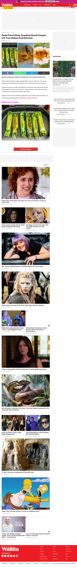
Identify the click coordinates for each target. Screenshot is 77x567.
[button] (70, 5)
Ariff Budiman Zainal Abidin (27, 98)
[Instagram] (65, 7)
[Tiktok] (68, 7)
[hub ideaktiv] (74, 4)
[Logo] (7, 4)
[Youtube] (70, 7)
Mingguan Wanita (6, 32)
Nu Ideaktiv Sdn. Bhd (62, 563)
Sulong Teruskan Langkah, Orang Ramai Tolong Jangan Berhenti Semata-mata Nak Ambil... (63, 81)
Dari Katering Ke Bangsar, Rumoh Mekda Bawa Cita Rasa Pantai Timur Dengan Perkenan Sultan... (64, 110)
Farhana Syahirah (61, 114)
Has (4, 40)
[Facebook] (63, 7)
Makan (12, 32)
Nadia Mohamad (56, 84)
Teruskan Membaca (25, 149)
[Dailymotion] (72, 7)
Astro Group (73, 563)
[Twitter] (66, 7)
